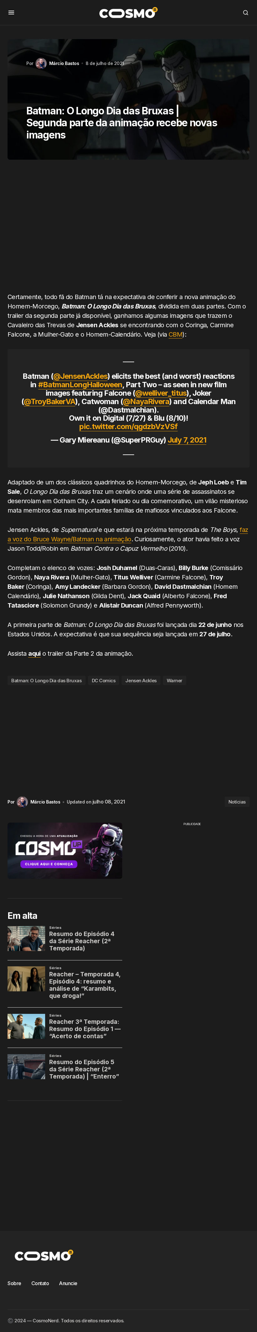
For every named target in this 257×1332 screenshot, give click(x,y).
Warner (174, 681)
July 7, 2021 (187, 439)
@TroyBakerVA (49, 401)
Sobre (14, 1283)
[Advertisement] (128, 228)
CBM (175, 334)
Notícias (237, 802)
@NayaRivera (146, 401)
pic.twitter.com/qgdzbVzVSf (128, 426)
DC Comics (104, 681)
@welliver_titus (160, 393)
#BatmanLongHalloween (80, 384)
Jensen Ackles (140, 681)
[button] (11, 12)
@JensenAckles (80, 376)
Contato (40, 1283)
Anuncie (68, 1283)
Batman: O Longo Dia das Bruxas (46, 681)
